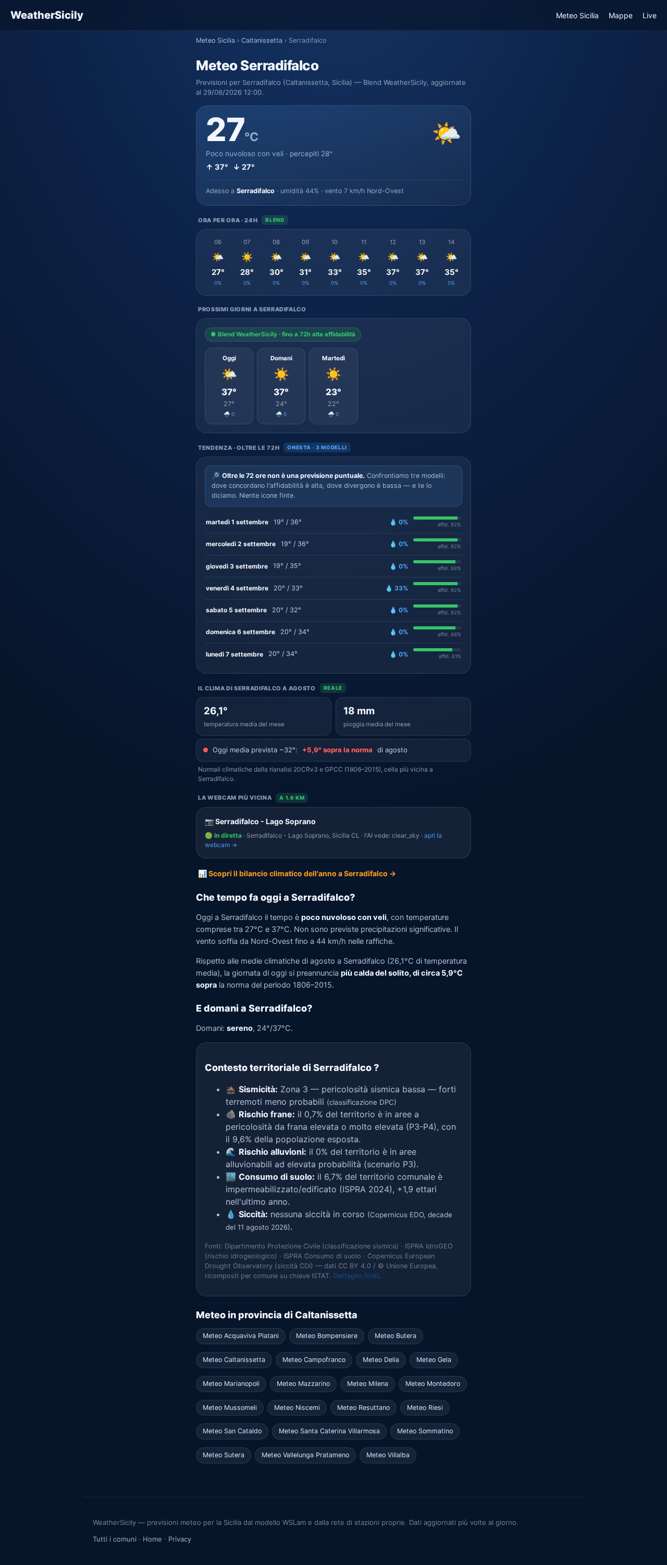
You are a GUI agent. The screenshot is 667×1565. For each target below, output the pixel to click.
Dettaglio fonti (356, 1276)
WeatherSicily (46, 15)
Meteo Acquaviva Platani (241, 1336)
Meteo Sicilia (577, 15)
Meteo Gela (433, 1360)
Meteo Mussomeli (230, 1407)
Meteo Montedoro (432, 1383)
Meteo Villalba (388, 1455)
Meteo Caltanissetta (234, 1360)
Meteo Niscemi (297, 1407)
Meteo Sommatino (425, 1431)
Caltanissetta (261, 40)
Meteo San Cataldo (232, 1431)
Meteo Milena (367, 1383)
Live (650, 15)
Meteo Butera (395, 1336)
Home (152, 1539)
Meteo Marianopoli (231, 1383)
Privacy (179, 1539)
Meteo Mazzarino (303, 1383)
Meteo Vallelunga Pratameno (305, 1455)
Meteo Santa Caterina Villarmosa (329, 1431)
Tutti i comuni (115, 1539)
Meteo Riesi (425, 1407)
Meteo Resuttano (363, 1407)
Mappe (621, 15)
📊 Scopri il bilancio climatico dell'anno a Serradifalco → (297, 873)
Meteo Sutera (223, 1455)
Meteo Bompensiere (326, 1336)
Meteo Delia (381, 1360)
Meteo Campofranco (313, 1360)
